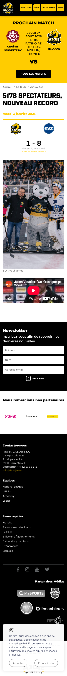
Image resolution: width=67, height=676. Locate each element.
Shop (36, 8)
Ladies (7, 500)
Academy (8, 496)
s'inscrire (38, 378)
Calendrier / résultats (16, 541)
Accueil (7, 87)
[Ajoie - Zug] (33, 214)
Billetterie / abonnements (19, 536)
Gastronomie (48, 8)
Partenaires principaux (17, 527)
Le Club (21, 87)
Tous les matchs (33, 73)
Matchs (7, 522)
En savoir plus (46, 663)
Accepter (18, 663)
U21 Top (7, 491)
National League (13, 486)
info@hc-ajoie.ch (13, 470)
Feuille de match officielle (33, 152)
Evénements (10, 546)
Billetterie (26, 8)
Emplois (8, 550)
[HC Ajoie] (8, 8)
